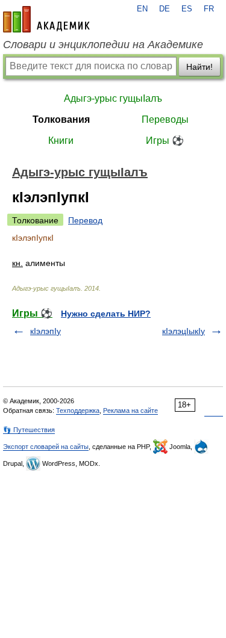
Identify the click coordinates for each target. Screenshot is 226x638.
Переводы (165, 119)
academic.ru (46, 19)
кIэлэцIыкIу (183, 331)
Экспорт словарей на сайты (46, 446)
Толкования (61, 119)
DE (164, 9)
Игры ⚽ (165, 140)
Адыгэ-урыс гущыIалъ (113, 98)
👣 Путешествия (29, 429)
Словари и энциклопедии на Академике (103, 45)
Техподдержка (77, 410)
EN (142, 9)
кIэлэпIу (45, 331)
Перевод (85, 220)
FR (209, 9)
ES (186, 9)
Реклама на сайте (130, 410)
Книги (61, 140)
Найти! (199, 67)
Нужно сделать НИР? (106, 313)
